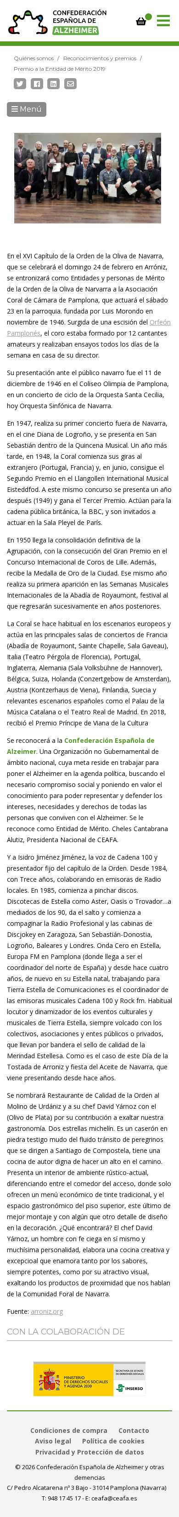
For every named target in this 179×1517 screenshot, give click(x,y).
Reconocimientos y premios (99, 58)
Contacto (133, 1430)
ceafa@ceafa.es (114, 1498)
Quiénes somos (34, 58)
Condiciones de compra (68, 1430)
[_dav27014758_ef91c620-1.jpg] (87, 178)
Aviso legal (53, 1441)
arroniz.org (47, 1311)
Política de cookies (113, 1441)
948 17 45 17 (64, 1498)
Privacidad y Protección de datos (89, 1452)
